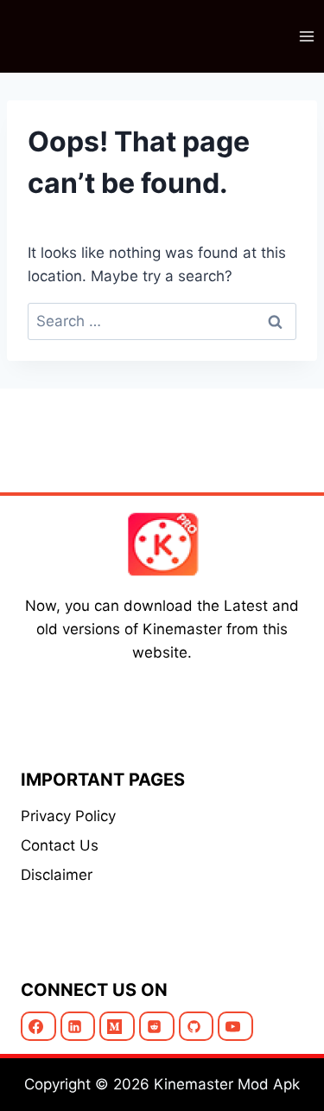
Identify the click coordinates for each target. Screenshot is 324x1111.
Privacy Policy (68, 816)
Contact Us (59, 845)
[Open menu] (306, 35)
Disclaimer (56, 874)
